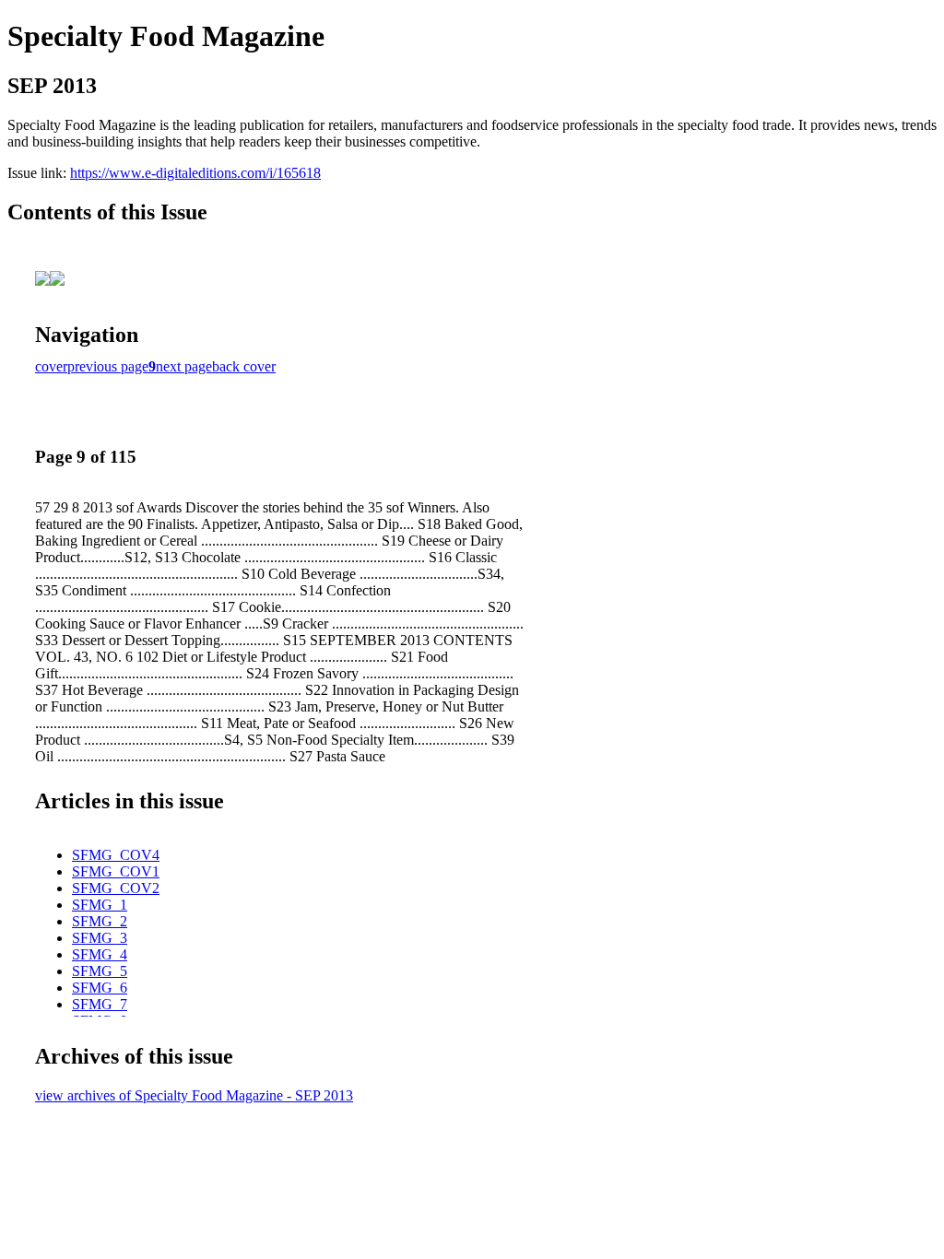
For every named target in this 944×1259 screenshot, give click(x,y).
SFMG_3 (99, 938)
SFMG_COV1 (115, 871)
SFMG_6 (99, 987)
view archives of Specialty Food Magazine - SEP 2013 (194, 1095)
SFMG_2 (99, 921)
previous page (107, 366)
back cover (244, 366)
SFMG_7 (99, 1004)
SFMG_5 (99, 971)
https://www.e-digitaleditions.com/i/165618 (195, 173)
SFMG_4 (99, 954)
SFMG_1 (99, 904)
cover (51, 366)
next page (184, 366)
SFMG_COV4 (115, 855)
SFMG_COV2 (115, 888)
